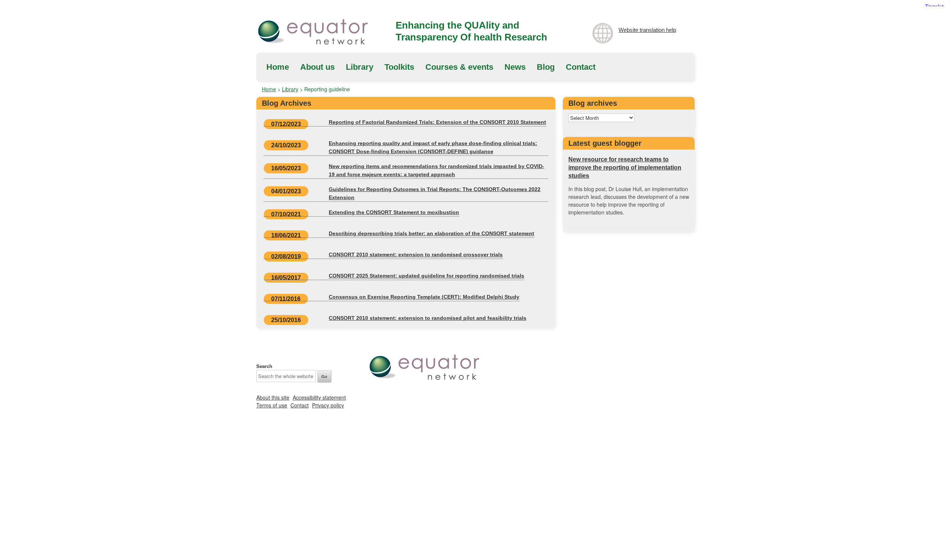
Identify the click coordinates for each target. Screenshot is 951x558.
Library (359, 67)
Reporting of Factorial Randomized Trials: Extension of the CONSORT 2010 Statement (437, 122)
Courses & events (459, 67)
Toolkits (399, 67)
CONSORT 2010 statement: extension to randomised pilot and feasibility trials (427, 318)
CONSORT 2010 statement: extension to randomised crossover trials (416, 254)
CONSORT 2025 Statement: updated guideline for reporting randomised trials (426, 276)
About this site (272, 397)
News (515, 67)
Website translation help (647, 30)
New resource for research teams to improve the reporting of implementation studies (624, 167)
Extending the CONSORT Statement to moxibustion (394, 212)
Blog (546, 67)
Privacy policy (328, 405)
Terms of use (271, 405)
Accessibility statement (319, 397)
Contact (580, 67)
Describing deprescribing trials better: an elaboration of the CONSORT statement (431, 233)
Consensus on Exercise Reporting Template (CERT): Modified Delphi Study (424, 297)
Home (277, 67)
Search (264, 366)
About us (317, 67)
